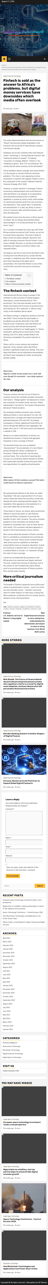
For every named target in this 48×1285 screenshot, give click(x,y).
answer (16, 606)
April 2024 (6, 1018)
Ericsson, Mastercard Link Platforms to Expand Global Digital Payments (21, 782)
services (33, 609)
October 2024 (8, 997)
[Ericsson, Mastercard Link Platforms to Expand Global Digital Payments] (24, 760)
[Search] (44, 59)
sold (39, 609)
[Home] (4, 59)
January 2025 (8, 986)
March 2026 (7, 942)
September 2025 (9, 964)
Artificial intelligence (10, 1043)
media (6, 609)
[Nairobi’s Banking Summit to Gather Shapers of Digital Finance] (24, 713)
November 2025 (8, 956)
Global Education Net (11, 1071)
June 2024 (6, 1011)
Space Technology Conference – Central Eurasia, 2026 (23, 912)
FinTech (37, 606)
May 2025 (6, 978)
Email (8, 847)
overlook (18, 609)
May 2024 (6, 1015)
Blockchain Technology (11, 1050)
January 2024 (8, 1029)
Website (9, 856)
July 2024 (6, 1007)
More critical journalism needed (18, 284)
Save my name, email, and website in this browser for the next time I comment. (22, 868)
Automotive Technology (11, 1046)
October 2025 (8, 960)
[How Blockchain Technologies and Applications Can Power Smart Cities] (24, 1245)
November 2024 (8, 993)
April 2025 (6, 982)
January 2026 (8, 949)
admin (17, 108)
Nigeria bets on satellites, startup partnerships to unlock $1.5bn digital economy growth (20, 1171)
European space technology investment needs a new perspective (22, 1123)
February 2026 (8, 945)
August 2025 (7, 967)
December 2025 (8, 953)
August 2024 (7, 1004)
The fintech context (13, 279)
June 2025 (6, 975)
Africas (10, 606)
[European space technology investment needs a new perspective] (24, 1101)
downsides (29, 606)
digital (22, 606)
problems (26, 609)
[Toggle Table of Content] (28, 275)
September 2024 (9, 1000)
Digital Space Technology (12, 1057)
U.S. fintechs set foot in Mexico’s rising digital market (13, 617)
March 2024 (7, 1022)
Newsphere (31, 1282)
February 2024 (8, 1026)
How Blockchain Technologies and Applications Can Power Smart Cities (20, 1267)
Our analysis (11, 281)
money (12, 609)
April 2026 (6, 938)
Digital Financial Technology (12, 76)
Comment (10, 809)
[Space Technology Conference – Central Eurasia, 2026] (24, 1198)
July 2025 (6, 971)
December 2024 (8, 989)
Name (8, 838)
